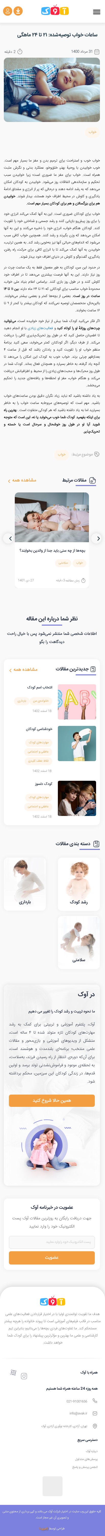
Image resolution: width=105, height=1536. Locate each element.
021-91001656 (77, 1401)
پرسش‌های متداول (86, 1459)
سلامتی (63, 563)
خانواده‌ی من (41, 701)
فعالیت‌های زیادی (40, 328)
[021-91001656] (95, 1400)
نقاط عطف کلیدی (38, 761)
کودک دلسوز (43, 784)
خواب (92, 132)
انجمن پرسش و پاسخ (85, 1467)
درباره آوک (92, 1451)
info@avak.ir (78, 1413)
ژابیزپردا (43, 1528)
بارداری (22, 701)
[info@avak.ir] (95, 1413)
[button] (96, 12)
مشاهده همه (24, 480)
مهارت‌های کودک (39, 742)
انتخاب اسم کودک (39, 687)
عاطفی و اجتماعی (38, 751)
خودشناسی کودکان (39, 729)
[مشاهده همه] (9, 481)
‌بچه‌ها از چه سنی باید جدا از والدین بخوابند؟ (52, 551)
